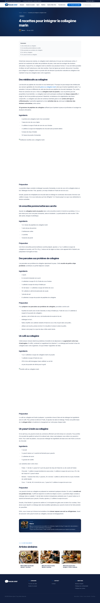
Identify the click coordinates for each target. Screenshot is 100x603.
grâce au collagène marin (48, 87)
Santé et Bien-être (51, 4)
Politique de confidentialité (81, 586)
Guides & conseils (30, 4)
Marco (23, 30)
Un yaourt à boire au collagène (29, 54)
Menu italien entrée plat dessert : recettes (27, 566)
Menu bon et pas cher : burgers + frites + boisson (70, 566)
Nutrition (43, 4)
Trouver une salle (75, 4)
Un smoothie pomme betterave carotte (31, 48)
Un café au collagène (27, 52)
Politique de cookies (80, 588)
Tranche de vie (61, 4)
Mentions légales (79, 583)
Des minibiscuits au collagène (29, 45)
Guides (20, 12)
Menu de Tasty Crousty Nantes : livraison (48, 566)
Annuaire (22, 4)
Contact (53, 583)
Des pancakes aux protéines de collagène (32, 50)
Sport (38, 4)
